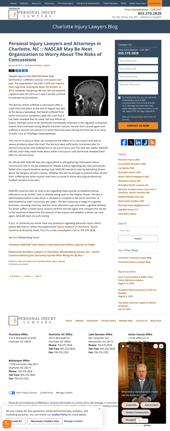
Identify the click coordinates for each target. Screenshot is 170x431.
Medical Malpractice (131, 196)
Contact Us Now (138, 125)
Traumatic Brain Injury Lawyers (50, 261)
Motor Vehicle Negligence (133, 176)
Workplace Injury (129, 180)
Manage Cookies (64, 392)
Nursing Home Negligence (134, 205)
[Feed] (152, 142)
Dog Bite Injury (128, 209)
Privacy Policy (136, 117)
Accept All (16, 421)
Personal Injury (65, 3)
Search (138, 238)
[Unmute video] (123, 346)
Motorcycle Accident (131, 201)
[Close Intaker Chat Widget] (161, 346)
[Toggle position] (156, 346)
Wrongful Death (129, 172)
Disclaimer (92, 320)
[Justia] (145, 142)
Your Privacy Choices (26, 392)
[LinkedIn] (138, 142)
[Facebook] (124, 142)
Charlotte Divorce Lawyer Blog (134, 262)
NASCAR (36, 76)
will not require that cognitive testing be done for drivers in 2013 (36, 87)
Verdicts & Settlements (88, 3)
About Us (36, 3)
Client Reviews (110, 3)
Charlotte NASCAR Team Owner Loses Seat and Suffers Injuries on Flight (52, 244)
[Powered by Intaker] (147, 425)
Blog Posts (155, 320)
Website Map (126, 320)
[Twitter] (131, 142)
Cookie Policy (46, 392)
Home (13, 3)
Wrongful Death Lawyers (133, 185)
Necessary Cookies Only (45, 421)
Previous (15, 276)
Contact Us (154, 3)
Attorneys (49, 3)
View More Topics (127, 213)
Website (24, 3)
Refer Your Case (138, 3)
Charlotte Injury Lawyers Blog (32, 13)
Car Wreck (126, 168)
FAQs (123, 3)
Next (38, 276)
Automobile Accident (132, 163)
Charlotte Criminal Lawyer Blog (134, 257)
